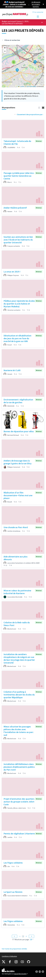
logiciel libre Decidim (21, 974)
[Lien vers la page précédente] (14, 936)
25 (31, 939)
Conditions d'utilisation (9, 956)
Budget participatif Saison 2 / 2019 (15, 21)
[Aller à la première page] (17, 14)
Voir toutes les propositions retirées (14, 949)
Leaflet (22, 86)
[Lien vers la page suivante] (31, 936)
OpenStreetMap (31, 86)
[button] (33, 60)
